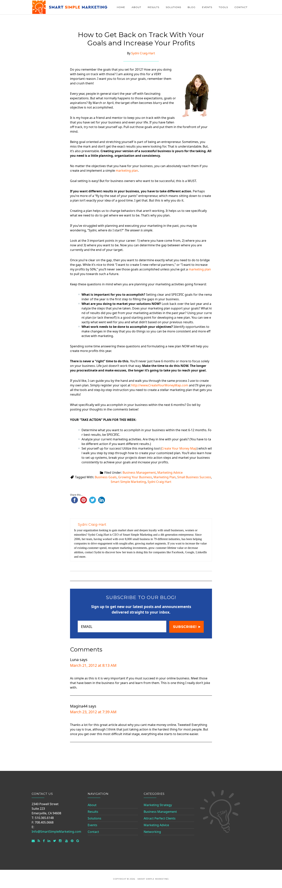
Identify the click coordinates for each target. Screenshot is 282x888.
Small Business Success (194, 477)
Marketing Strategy (158, 805)
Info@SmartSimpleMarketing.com (56, 831)
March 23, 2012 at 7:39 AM (93, 711)
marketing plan (127, 170)
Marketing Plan (164, 477)
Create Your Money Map (179, 448)
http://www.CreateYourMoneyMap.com (159, 385)
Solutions (94, 818)
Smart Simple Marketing (70, 7)
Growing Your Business (135, 477)
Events (92, 825)
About (92, 805)
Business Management (139, 472)
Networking (152, 832)
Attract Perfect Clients (160, 818)
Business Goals (106, 477)
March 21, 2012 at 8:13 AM (93, 665)
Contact (93, 832)
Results (93, 812)
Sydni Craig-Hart (159, 482)
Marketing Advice (170, 472)
